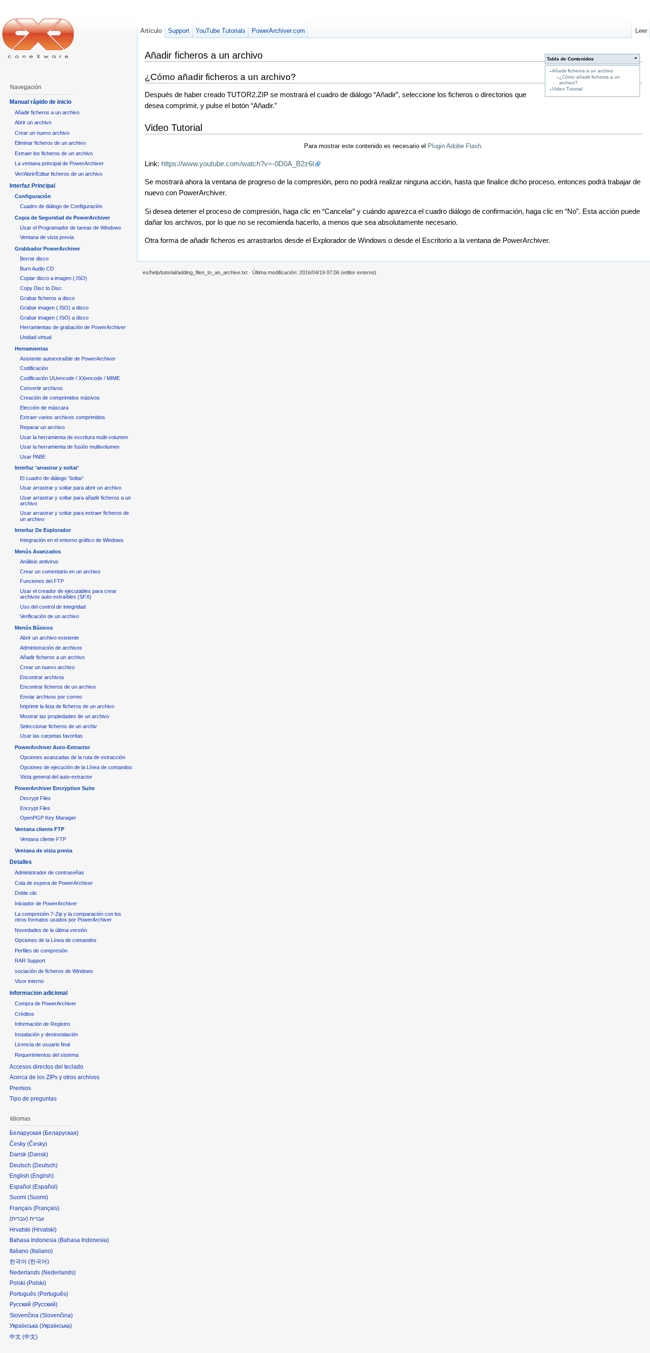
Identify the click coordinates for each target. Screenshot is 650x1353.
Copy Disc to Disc (41, 288)
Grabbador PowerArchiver (47, 248)
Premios (20, 1088)
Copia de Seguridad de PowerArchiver (62, 217)
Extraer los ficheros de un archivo (54, 153)
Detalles (21, 862)
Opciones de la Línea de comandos (56, 940)
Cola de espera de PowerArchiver (54, 883)
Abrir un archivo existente (49, 638)
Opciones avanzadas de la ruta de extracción (72, 757)
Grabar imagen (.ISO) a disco (54, 308)
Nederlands (58, 1272)
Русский (45, 1304)
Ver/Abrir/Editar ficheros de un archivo (58, 174)
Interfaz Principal (32, 185)
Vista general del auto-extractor (56, 777)
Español (45, 1186)
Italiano (41, 1251)
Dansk (38, 1154)
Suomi (38, 1197)
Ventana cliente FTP (39, 829)
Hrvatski (44, 1229)
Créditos (24, 1014)
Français (46, 1208)
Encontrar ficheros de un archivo (58, 687)
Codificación (34, 368)
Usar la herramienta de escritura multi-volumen (74, 437)
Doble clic (26, 893)
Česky (37, 1144)
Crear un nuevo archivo (42, 133)
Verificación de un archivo (49, 616)
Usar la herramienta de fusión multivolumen (69, 447)
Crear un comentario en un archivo (60, 571)
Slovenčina (56, 1315)
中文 (30, 1336)
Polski (36, 1283)
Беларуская (61, 1133)
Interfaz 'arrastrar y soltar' (47, 468)
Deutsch (45, 1165)
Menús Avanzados (38, 551)
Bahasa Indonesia (83, 1240)
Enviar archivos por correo (51, 697)
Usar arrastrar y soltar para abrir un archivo (70, 488)
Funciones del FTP (42, 581)
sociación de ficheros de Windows (54, 971)
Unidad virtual (35, 337)
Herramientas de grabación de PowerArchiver (73, 327)
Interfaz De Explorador (43, 530)
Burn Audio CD (37, 268)
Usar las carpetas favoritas (51, 736)
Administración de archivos (51, 648)
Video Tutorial (567, 88)
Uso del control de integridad (53, 607)
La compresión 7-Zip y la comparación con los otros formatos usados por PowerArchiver (68, 917)
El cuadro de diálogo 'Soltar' (51, 478)
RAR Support (30, 960)
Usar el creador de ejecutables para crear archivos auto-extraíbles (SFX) (68, 594)
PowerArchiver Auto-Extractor (52, 747)
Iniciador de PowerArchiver (46, 903)
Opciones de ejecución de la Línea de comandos (76, 767)
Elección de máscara (44, 408)
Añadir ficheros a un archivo (582, 70)
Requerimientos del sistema (47, 1055)
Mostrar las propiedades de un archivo (64, 716)
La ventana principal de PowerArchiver (59, 163)
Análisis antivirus (39, 561)
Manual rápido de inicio (40, 102)
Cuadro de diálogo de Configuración (61, 206)
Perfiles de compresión (41, 950)
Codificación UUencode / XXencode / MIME (70, 378)
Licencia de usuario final (42, 1044)
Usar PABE (33, 457)
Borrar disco (34, 258)
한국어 (38, 1261)
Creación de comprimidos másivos (60, 398)
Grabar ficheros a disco (47, 298)
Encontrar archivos (42, 677)
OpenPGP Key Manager (48, 818)
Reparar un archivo (42, 427)
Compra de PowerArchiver (45, 1003)
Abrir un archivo (33, 122)
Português (52, 1294)
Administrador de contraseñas (49, 872)
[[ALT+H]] (38, 38)
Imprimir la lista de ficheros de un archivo (67, 706)
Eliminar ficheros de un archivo (50, 143)
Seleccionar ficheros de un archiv (58, 726)
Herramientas (31, 348)
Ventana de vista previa (47, 237)
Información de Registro (42, 1024)
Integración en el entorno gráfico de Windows (72, 540)
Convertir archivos (41, 388)
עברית (18, 1218)
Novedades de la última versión (51, 930)
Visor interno (29, 981)
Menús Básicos (34, 628)
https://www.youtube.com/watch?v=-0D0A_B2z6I (237, 164)
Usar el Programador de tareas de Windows (70, 228)
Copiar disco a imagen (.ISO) (53, 278)
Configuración (33, 196)
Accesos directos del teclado (46, 1066)
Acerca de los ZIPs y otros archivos (54, 1077)
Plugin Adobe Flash (454, 146)
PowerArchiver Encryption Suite (55, 788)
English (42, 1176)
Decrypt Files (35, 798)
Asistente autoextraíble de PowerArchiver (68, 358)
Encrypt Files (35, 808)
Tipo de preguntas (33, 1098)
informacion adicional (39, 993)
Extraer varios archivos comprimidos (62, 417)
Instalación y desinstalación (46, 1034)
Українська (55, 1326)
